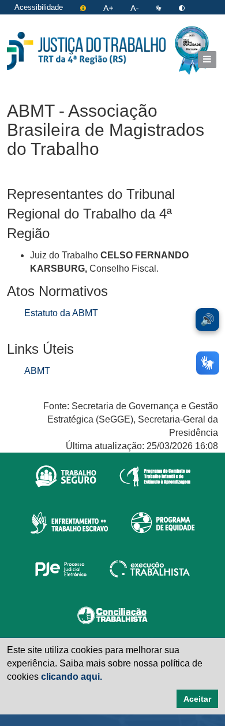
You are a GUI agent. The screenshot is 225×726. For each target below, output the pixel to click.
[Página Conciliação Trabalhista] (112, 614)
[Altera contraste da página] (181, 7)
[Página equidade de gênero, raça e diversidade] (163, 522)
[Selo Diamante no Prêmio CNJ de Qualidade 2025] (192, 50)
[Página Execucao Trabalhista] (150, 568)
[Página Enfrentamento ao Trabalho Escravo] (69, 522)
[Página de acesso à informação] (84, 7)
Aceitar (197, 698)
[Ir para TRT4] (86, 51)
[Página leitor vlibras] (159, 7)
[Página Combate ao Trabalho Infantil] (154, 476)
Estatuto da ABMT (61, 313)
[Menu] (207, 59)
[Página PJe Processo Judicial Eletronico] (61, 568)
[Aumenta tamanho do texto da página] (109, 7)
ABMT (37, 371)
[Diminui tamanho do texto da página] (135, 7)
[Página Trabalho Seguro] (65, 476)
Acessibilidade (38, 7)
